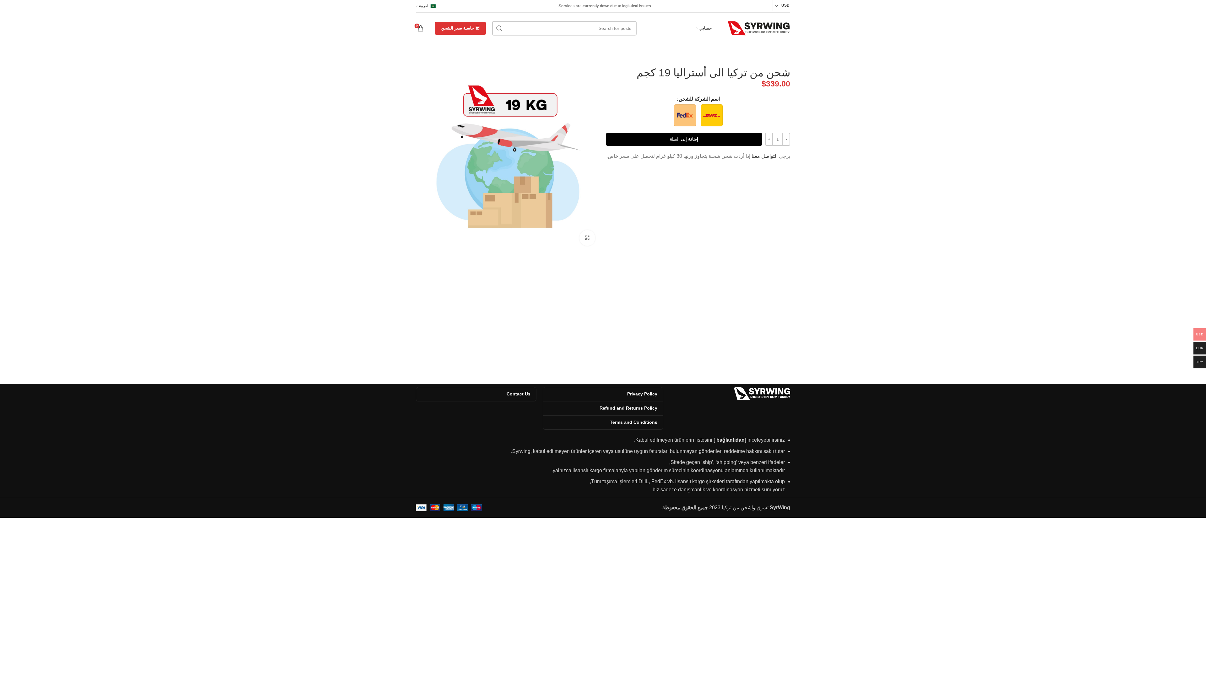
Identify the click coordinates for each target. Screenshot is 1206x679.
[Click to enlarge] (587, 238)
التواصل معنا (765, 156)
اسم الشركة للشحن (699, 99)
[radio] (712, 115)
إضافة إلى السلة (684, 139)
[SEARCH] (499, 28)
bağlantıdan (730, 440)
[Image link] (762, 393)
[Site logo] (758, 27)
